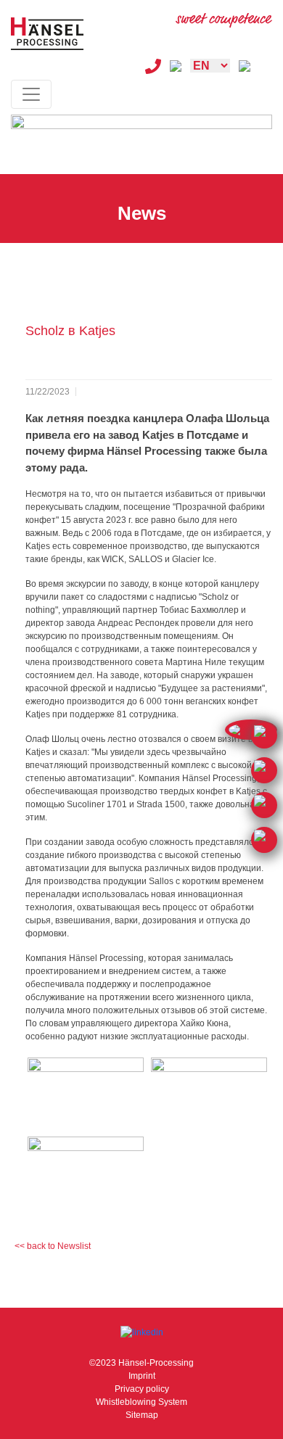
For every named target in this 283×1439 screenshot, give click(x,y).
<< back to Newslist (53, 1246)
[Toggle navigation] (31, 94)
